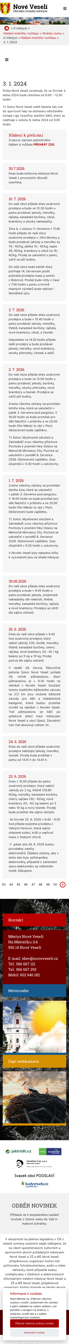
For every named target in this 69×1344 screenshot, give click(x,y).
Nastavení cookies (34, 1332)
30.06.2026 (17, 581)
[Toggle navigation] (65, 8)
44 (11, 884)
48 (40, 884)
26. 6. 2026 (17, 629)
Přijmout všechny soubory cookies (34, 1323)
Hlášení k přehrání (26, 135)
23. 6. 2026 (17, 776)
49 (48, 884)
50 (55, 884)
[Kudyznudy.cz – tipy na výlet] (34, 1184)
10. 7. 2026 (17, 198)
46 (26, 884)
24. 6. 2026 (17, 741)
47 (33, 884)
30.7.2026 (16, 168)
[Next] (63, 884)
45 (18, 884)
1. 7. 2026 (16, 480)
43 (4, 884)
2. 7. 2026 (16, 369)
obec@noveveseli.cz (40, 958)
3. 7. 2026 (16, 309)
